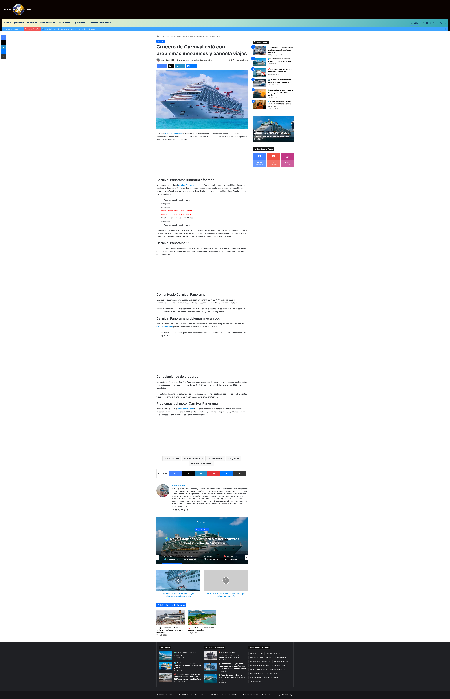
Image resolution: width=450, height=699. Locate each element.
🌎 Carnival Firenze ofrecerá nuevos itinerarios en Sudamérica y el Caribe (187, 665)
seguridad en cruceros (271, 677)
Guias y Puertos (47, 23)
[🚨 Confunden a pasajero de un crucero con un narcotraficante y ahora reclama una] (210, 667)
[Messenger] (226, 473)
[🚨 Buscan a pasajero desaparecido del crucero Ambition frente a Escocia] (210, 655)
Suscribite (414, 23)
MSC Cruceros (262, 669)
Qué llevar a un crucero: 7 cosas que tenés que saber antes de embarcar (280, 49)
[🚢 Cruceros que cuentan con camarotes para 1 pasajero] (259, 83)
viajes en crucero (255, 681)
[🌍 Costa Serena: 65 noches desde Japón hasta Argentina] (259, 62)
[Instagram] (184, 509)
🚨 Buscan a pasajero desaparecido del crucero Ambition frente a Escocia (229, 654)
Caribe (261, 653)
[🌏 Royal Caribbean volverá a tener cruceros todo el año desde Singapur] (210, 678)
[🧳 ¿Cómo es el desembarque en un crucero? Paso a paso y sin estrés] (259, 104)
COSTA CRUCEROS (256, 657)
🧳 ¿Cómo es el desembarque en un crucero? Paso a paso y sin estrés (279, 103)
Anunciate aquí (287, 695)
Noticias (20, 23)
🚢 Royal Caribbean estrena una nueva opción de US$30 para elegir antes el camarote (74, 29)
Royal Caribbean (202, 530)
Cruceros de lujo (280, 657)
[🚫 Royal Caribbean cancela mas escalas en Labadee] (202, 617)
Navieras (81, 23)
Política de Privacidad (264, 695)
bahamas (253, 653)
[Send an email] (173, 60)
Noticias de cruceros (256, 673)
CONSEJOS (65, 23)
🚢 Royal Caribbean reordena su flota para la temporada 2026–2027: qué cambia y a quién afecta (187, 676)
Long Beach (234, 458)
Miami (252, 669)
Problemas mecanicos (202, 463)
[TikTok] (187, 509)
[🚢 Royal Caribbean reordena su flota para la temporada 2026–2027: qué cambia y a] (165, 677)
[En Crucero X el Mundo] (18, 10)
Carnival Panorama (194, 458)
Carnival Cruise (172, 458)
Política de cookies (248, 695)
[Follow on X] (171, 60)
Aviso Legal (277, 695)
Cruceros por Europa (278, 665)
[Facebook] (175, 473)
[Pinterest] (213, 473)
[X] (188, 473)
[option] (202, 540)
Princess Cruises (271, 673)
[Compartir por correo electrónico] (239, 473)
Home (8, 23)
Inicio (160, 36)
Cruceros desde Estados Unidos (260, 661)
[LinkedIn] (201, 473)
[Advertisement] (202, 160)
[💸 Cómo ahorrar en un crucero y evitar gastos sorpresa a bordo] (259, 93)
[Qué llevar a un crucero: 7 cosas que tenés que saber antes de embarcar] (259, 50)
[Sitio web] (173, 509)
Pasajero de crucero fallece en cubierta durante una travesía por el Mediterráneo (169, 630)
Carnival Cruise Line (273, 653)
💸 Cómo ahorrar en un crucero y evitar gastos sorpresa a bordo (280, 92)
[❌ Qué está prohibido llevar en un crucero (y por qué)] (259, 72)
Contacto (224, 695)
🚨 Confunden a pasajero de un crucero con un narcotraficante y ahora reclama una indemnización (232, 666)
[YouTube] (181, 509)
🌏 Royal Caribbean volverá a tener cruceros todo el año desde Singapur (232, 677)
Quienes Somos (234, 695)
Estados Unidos (215, 458)
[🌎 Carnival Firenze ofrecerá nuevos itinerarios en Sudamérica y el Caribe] (165, 666)
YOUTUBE (33, 23)
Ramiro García (165, 60)
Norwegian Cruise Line (277, 669)
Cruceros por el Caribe (100, 23)
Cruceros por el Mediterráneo (259, 665)
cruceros (269, 657)
